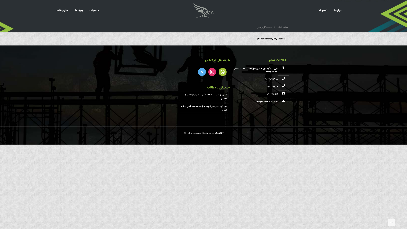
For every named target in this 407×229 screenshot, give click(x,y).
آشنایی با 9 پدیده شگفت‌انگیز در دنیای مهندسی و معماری (206, 96)
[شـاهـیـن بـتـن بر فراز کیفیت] (203, 10)
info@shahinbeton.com (266, 101)
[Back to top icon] (391, 222)
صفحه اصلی (282, 27)
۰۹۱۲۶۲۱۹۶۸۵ (272, 86)
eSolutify (219, 133)
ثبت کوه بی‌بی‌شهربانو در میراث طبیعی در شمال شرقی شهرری (204, 108)
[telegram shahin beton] (202, 72)
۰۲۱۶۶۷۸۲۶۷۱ (272, 94)
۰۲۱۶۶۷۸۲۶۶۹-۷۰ (271, 79)
